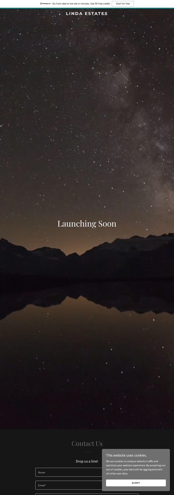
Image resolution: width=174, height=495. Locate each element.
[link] (87, 14)
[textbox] (87, 472)
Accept (136, 483)
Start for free (123, 4)
